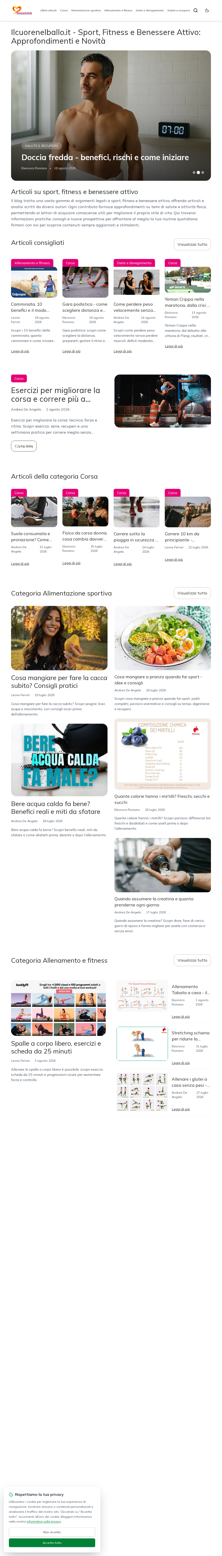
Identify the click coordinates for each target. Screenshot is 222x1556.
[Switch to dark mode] (207, 10)
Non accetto (52, 1532)
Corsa (64, 10)
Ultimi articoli (48, 10)
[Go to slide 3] (202, 172)
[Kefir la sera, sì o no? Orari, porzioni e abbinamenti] (111, 115)
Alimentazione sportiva (86, 10)
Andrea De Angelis (34, 168)
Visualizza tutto (192, 244)
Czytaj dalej (24, 446)
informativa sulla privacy (44, 1521)
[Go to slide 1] (194, 172)
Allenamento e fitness (118, 10)
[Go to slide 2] (198, 172)
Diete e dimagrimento (150, 10)
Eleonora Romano (127, 810)
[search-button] (195, 10)
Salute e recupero (178, 10)
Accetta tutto (52, 1543)
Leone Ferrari (174, 547)
